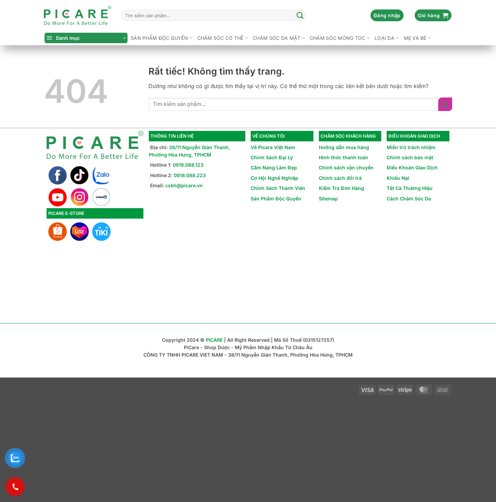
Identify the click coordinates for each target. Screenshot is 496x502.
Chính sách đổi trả (340, 178)
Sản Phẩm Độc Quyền (276, 198)
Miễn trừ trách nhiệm (411, 147)
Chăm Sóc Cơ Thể (220, 38)
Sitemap (328, 198)
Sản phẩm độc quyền (159, 38)
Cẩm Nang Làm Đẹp (274, 167)
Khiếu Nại (398, 178)
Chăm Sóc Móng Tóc (337, 38)
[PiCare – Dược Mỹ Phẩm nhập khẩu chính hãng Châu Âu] (77, 15)
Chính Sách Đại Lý (272, 157)
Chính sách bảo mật (410, 157)
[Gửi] (300, 15)
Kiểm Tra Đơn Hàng (341, 188)
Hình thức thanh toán (343, 157)
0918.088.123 (188, 165)
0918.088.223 (190, 175)
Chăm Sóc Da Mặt (276, 38)
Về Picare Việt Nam (273, 147)
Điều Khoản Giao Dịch (412, 167)
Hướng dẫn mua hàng (344, 147)
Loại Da (384, 38)
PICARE (214, 340)
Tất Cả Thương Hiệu (410, 188)
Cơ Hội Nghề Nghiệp (274, 178)
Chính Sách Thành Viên (278, 188)
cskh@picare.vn (184, 185)
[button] (387, 15)
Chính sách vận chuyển (346, 167)
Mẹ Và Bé (415, 38)
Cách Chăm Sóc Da (409, 198)
